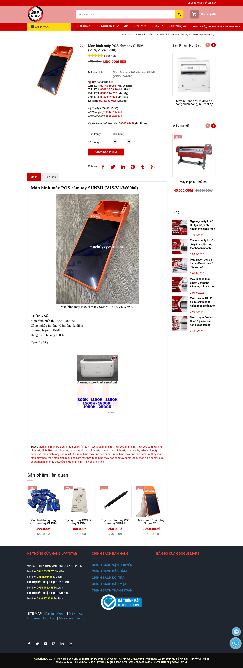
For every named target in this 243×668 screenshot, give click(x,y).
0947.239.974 (108, 97)
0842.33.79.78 (109, 89)
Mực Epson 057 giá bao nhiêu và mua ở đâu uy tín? (201, 263)
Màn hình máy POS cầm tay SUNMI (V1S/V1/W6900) (70, 446)
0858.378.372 (113, 115)
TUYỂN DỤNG (178, 26)
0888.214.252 (109, 93)
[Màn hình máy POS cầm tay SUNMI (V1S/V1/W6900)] (35, 14)
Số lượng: (94, 142)
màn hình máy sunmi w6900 (59, 454)
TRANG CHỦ (86, 26)
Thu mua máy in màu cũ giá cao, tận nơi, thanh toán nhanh (202, 244)
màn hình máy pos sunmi (68, 450)
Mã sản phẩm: (97, 72)
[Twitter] (113, 166)
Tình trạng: (94, 134)
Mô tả (34, 177)
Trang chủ (127, 34)
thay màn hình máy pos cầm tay (66, 457)
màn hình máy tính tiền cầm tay (131, 454)
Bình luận (50, 177)
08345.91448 (127, 123)
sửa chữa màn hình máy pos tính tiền (82, 461)
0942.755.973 (114, 112)
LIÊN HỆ (158, 26)
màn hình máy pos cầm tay (141, 446)
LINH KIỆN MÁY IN (147, 34)
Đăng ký (211, 2)
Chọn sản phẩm (106, 151)
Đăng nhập (196, 2)
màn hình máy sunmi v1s (124, 450)
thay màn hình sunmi (145, 457)
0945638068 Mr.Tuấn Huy (224, 26)
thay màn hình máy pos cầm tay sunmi (109, 457)
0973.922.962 (107, 100)
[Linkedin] (123, 166)
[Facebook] (103, 166)
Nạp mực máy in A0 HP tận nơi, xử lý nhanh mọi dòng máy (202, 225)
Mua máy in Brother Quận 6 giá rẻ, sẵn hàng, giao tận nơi (201, 321)
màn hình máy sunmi (96, 450)
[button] (203, 14)
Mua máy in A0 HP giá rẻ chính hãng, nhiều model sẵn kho (202, 302)
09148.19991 (108, 85)
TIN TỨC (141, 26)
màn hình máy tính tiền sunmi (94, 454)
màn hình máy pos (113, 446)
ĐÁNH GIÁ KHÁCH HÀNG (115, 26)
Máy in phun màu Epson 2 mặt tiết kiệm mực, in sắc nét (202, 282)
